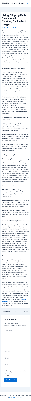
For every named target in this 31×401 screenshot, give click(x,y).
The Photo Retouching (13, 3)
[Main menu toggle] (27, 3)
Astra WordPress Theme (16, 397)
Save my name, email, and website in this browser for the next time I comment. (15, 373)
